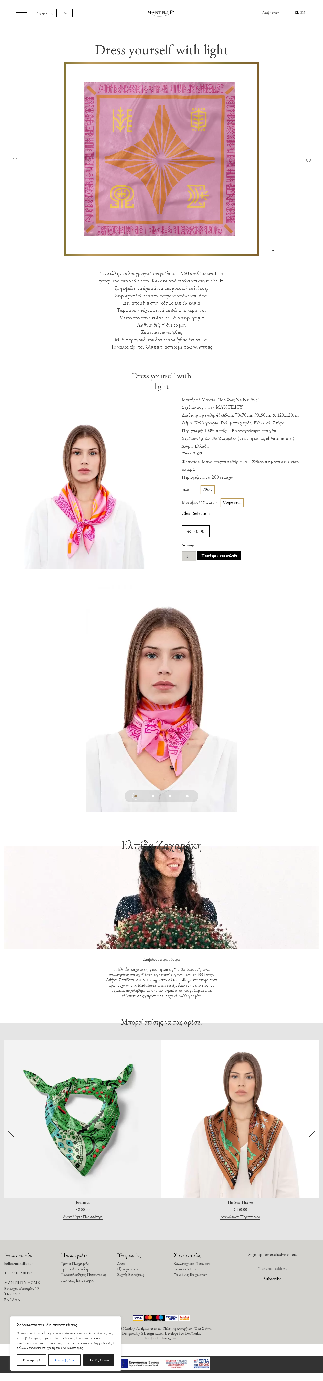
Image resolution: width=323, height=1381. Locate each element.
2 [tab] (152, 796)
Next (308, 159)
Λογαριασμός (44, 12)
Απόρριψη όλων (64, 1360)
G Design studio (152, 1333)
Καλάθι (64, 12)
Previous (14, 159)
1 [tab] (135, 796)
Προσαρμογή (31, 1360)
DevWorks (192, 1333)
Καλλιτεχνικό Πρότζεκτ (192, 1263)
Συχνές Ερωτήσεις (130, 1274)
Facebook (152, 1338)
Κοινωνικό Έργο (185, 1269)
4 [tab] (187, 796)
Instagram (169, 1338)
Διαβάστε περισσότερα (161, 959)
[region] (65, 1343)
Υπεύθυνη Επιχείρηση (190, 1274)
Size (185, 489)
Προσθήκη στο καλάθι (219, 555)
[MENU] (21, 12)
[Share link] (273, 255)
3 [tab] (170, 796)
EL (297, 12)
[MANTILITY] (161, 13)
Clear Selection (196, 513)
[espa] (161, 1364)
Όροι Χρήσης (203, 1328)
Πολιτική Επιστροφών (77, 1280)
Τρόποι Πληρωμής (75, 1263)
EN (302, 12)
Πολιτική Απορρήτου (177, 1328)
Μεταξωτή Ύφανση (199, 502)
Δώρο (121, 1263)
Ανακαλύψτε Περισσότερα (83, 1217)
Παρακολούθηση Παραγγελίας (83, 1274)
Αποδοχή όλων (99, 1360)
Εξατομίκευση (128, 1269)
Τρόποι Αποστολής (75, 1269)
